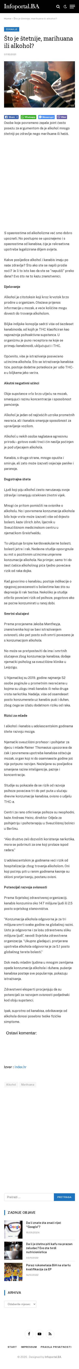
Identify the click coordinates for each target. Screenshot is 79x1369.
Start (12, 1347)
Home (7, 18)
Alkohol (11, 1084)
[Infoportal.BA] (22, 7)
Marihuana (27, 1084)
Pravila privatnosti (56, 1347)
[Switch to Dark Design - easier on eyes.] (65, 6)
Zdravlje (12, 29)
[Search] (58, 6)
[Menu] (72, 6)
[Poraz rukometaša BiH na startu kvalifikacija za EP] (13, 1272)
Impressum (29, 1347)
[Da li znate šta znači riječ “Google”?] (13, 1229)
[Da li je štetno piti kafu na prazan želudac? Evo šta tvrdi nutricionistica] (13, 1251)
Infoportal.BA (53, 1356)
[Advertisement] (39, 183)
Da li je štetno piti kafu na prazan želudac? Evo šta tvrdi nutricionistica (49, 1248)
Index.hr (21, 1067)
